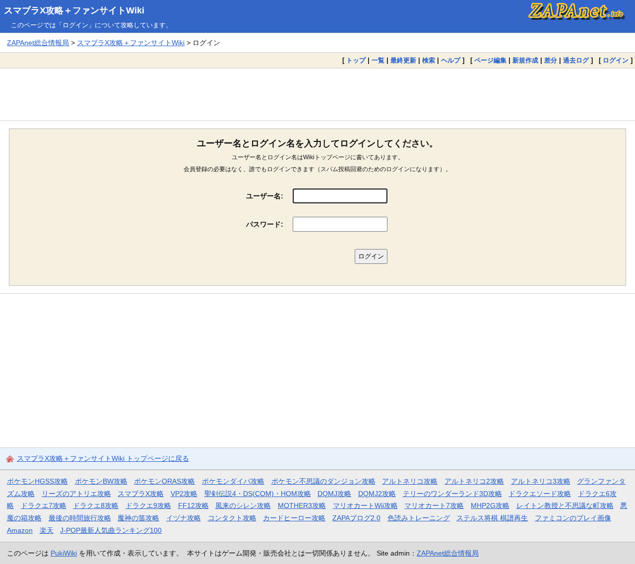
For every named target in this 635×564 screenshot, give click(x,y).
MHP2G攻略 (490, 505)
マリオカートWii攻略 (365, 505)
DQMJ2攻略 (377, 494)
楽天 (47, 530)
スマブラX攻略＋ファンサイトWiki (74, 10)
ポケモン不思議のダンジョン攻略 (323, 481)
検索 (428, 60)
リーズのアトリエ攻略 (76, 494)
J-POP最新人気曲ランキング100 (111, 530)
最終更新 (403, 60)
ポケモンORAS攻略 (164, 481)
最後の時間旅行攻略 (80, 518)
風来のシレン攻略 (243, 505)
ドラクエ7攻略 (43, 505)
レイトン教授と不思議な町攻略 (565, 505)
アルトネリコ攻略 (410, 481)
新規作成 (525, 60)
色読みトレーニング (418, 518)
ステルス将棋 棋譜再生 (492, 518)
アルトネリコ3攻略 (541, 481)
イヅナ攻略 (183, 518)
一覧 (378, 60)
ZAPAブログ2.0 (356, 518)
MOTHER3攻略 (302, 505)
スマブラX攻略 (141, 494)
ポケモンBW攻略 (101, 481)
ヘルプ (450, 60)
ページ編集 (490, 60)
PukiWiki (64, 553)
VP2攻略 (184, 494)
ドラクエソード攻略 (539, 494)
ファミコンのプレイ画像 (573, 518)
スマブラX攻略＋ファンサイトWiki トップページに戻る (103, 458)
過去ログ (576, 60)
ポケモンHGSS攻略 (37, 481)
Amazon (20, 530)
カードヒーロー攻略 (294, 518)
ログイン (616, 60)
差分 (550, 60)
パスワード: (264, 224)
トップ (356, 60)
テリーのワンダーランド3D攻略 (452, 494)
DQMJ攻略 (334, 494)
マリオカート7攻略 (434, 505)
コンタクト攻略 (232, 518)
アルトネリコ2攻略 (474, 481)
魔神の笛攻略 (138, 518)
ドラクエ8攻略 (96, 505)
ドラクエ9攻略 (148, 505)
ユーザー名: (264, 196)
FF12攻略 (193, 505)
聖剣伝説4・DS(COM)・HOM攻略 (257, 494)
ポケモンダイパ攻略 (233, 481)
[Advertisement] (317, 94)
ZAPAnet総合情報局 (38, 43)
